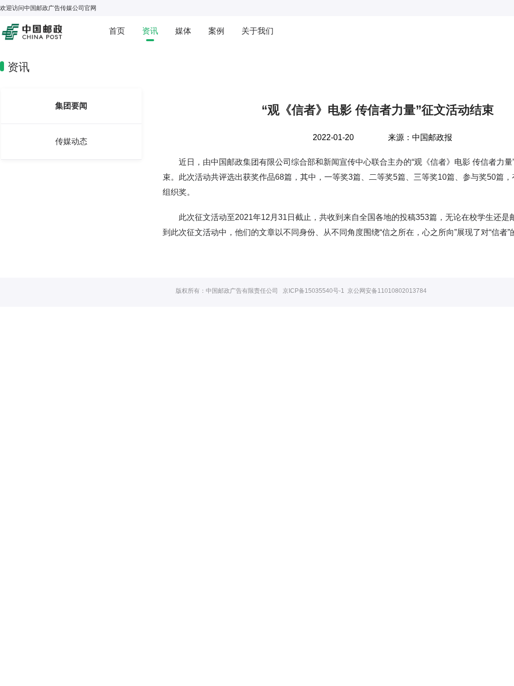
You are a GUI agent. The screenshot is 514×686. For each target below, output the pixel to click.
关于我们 (257, 31)
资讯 (150, 31)
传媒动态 (71, 141)
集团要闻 (71, 105)
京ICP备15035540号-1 (313, 290)
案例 (216, 31)
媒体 (183, 31)
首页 (117, 31)
